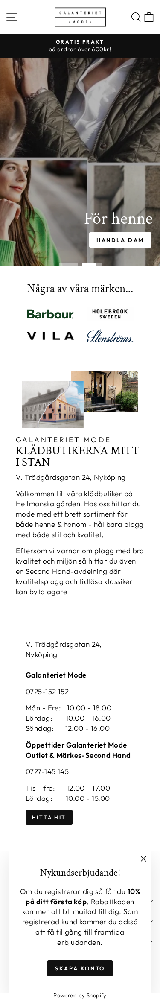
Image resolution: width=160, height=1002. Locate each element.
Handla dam (120, 240)
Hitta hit (49, 817)
